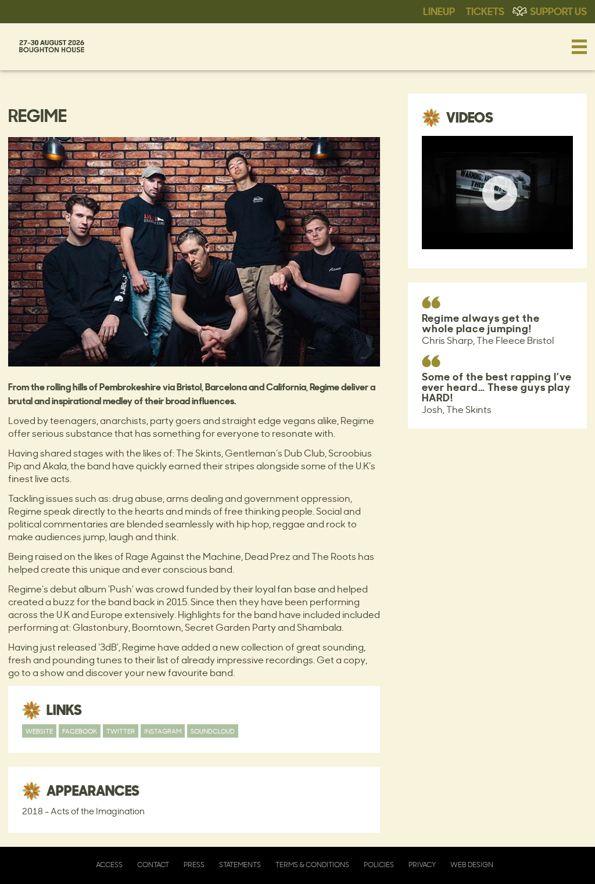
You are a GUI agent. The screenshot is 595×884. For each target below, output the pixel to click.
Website (39, 731)
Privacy (422, 864)
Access (109, 864)
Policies (379, 864)
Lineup (439, 10)
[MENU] (579, 46)
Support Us (558, 10)
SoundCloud (213, 731)
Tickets (484, 10)
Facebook (79, 731)
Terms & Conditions (312, 864)
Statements (240, 864)
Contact (153, 864)
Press (194, 864)
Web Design (471, 864)
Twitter (120, 731)
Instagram (162, 731)
